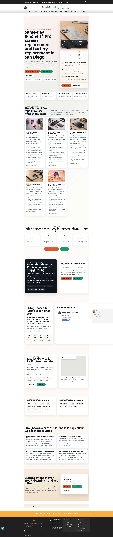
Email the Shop (76, 85)
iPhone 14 (48, 403)
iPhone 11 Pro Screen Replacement (32, 132)
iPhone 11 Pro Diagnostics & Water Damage (56, 184)
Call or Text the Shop (46, 71)
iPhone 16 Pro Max (38, 409)
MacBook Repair (63, 406)
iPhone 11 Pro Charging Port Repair (78, 132)
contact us (47, 6)
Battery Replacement (63, 403)
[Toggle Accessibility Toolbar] (2, 528)
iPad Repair (72, 403)
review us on (65, 319)
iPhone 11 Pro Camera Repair (33, 184)
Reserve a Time (66, 85)
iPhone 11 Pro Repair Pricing (32, 506)
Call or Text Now (76, 486)
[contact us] (43, 7)
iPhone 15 (39, 406)
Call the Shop (65, 248)
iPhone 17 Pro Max (38, 412)
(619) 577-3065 (73, 513)
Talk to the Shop (77, 278)
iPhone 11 (29, 403)
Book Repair (67, 486)
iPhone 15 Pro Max (46, 406)
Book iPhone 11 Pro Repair (32, 71)
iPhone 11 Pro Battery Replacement (54, 132)
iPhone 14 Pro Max (31, 406)
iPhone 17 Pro (30, 412)
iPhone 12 (35, 403)
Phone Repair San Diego (73, 406)
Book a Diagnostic (66, 278)
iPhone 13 (42, 403)
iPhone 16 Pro (30, 409)
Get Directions (29, 75)
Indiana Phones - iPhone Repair (70, 312)
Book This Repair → (31, 165)
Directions (66, 490)
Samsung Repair (80, 403)
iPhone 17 (47, 409)
